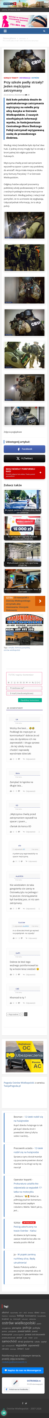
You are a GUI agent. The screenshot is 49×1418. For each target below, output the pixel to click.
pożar (19, 1337)
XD (24, 849)
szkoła (37, 1342)
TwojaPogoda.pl (12, 1085)
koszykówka (41, 1316)
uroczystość (10, 1346)
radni (25, 1338)
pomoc (4, 1331)
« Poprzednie (12, 1014)
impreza (5, 1316)
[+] (38, 682)
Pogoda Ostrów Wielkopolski (19, 1082)
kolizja (20, 1315)
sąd (3, 1346)
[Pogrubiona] (8, 682)
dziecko (43, 1313)
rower (30, 1338)
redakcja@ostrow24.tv (14, 1361)
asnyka (11, 647)
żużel (27, 1349)
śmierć (20, 1348)
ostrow (22, 95)
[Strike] (17, 682)
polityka (36, 1328)
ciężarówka (14, 1313)
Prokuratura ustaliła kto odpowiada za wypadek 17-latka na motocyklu (28, 1187)
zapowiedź (33, 1345)
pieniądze (16, 1327)
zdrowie (5, 1349)
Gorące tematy (11, 78)
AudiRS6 (26, 926)
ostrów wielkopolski (12, 650)
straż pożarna (25, 1341)
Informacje (25, 78)
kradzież (5, 1319)
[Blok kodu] (29, 682)
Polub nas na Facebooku (18, 1389)
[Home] (9, 38)
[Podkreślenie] (14, 682)
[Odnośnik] (32, 682)
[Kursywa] (11, 682)
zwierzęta (13, 1349)
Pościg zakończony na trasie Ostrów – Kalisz (25, 1227)
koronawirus (30, 1315)
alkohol (5, 1312)
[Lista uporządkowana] (20, 682)
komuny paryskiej (22, 647)
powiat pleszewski (8, 1338)
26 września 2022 (11, 95)
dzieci (36, 1312)
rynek (36, 1338)
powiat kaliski (24, 1331)
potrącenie (12, 1331)
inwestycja (12, 1316)
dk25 (25, 1313)
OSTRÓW (35, 78)
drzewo (30, 1313)
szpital (43, 1341)
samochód (9, 1341)
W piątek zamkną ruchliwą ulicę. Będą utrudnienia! (25, 1258)
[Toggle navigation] (5, 31)
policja (27, 1328)
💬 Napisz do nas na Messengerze (22, 1370)
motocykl (16, 1319)
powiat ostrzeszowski (35, 1334)
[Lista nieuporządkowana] (23, 682)
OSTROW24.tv (34, 1380)
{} (36, 682)
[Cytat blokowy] (26, 682)
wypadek (21, 1345)
